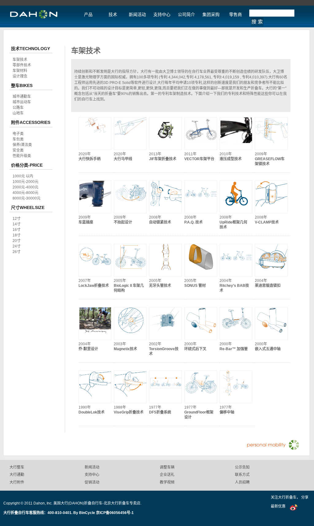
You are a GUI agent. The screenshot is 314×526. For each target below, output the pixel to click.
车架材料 (20, 71)
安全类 (18, 150)
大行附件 (17, 482)
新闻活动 (137, 14)
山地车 (18, 113)
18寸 (17, 235)
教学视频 (167, 482)
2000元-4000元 (25, 187)
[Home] (34, 18)
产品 (88, 14)
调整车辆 (167, 467)
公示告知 (242, 467)
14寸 (17, 224)
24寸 (17, 246)
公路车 (18, 107)
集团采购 (211, 14)
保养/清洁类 (22, 145)
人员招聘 (242, 482)
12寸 (17, 218)
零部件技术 (22, 65)
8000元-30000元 (26, 198)
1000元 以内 (23, 176)
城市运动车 (22, 102)
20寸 (17, 241)
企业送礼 (167, 475)
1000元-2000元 (25, 182)
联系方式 (242, 475)
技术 (113, 14)
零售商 (235, 14)
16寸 (17, 229)
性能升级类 (22, 156)
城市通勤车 (22, 96)
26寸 (17, 252)
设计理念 (20, 76)
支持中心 (161, 14)
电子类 (18, 134)
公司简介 (186, 14)
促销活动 (92, 482)
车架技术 (20, 59)
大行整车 (17, 467)
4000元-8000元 (25, 193)
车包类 (18, 139)
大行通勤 (17, 475)
